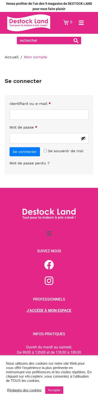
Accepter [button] (54, 390)
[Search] (76, 40)
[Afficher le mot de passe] (83, 138)
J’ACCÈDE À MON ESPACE (49, 310)
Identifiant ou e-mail (40, 103)
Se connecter (25, 151)
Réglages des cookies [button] (24, 390)
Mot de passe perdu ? (29, 163)
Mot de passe (33, 127)
